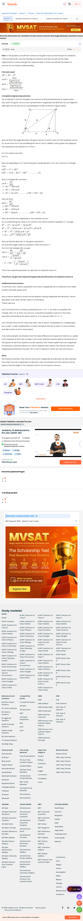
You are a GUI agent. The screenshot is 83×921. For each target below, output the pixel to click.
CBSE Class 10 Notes (63, 765)
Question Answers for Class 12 (27, 19)
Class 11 (22, 13)
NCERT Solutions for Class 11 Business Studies (27, 648)
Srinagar (59, 883)
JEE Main (23, 706)
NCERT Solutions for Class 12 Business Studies (9, 658)
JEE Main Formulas (9, 828)
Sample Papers (25, 766)
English (40, 771)
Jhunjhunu (60, 894)
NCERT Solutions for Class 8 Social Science (63, 642)
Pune (58, 861)
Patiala (57, 819)
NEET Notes (42, 824)
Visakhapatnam (61, 834)
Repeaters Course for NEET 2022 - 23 (22, 516)
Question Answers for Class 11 (57, 19)
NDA (21, 723)
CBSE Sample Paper (45, 707)
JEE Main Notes (7, 824)
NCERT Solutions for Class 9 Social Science (45, 681)
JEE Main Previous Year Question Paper (8, 864)
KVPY (22, 727)
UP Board (5, 794)
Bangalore (58, 815)
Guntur (58, 868)
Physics (31, 13)
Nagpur (58, 865)
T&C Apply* (34, 412)
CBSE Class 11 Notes (63, 761)
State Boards (7, 754)
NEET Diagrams (43, 828)
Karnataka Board (8, 768)
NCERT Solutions (8, 621)
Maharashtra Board (9, 776)
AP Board (5, 757)
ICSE (57, 700)
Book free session (66, 409)
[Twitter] (74, 908)
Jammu (59, 887)
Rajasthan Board (8, 783)
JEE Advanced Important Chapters (25, 822)
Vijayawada (59, 830)
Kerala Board (6, 772)
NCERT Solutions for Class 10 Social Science (45, 642)
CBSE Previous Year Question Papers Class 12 (45, 723)
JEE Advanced (25, 710)
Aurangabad (60, 872)
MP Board (5, 780)
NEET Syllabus (43, 838)
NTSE (21, 730)
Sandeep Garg (7, 744)
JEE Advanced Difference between (25, 843)
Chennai (58, 812)
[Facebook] (62, 908)
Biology (40, 760)
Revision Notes (61, 754)
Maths (40, 767)
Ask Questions (25, 798)
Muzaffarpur (59, 808)
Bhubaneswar (61, 891)
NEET (21, 713)
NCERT (4, 618)
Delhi (56, 823)
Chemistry (42, 764)
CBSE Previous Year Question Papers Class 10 (45, 731)
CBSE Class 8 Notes (63, 772)
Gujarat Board (7, 765)
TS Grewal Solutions (9, 740)
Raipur (58, 876)
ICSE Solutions (61, 703)
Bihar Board (6, 761)
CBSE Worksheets (44, 711)
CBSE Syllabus (43, 703)
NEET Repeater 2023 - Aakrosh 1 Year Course (22, 521)
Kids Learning (25, 794)
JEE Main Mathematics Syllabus (7, 849)
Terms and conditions (12, 910)
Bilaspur (59, 879)
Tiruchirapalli (60, 838)
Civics (40, 782)
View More (40, 399)
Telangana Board (8, 787)
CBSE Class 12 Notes (63, 757)
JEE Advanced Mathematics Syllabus (25, 864)
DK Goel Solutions (8, 736)
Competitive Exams (27, 702)
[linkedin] (68, 908)
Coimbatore (60, 857)
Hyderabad (59, 827)
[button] (9, 384)
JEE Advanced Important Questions (25, 814)
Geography (42, 778)
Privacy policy (40, 908)
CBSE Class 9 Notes (63, 768)
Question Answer (9, 13)
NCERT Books (61, 654)
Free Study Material (27, 756)
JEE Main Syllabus (8, 838)
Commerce (42, 775)
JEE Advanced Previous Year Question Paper (26, 878)
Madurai (58, 841)
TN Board (5, 791)
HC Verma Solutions (9, 708)
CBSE (40, 700)
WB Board (5, 798)
